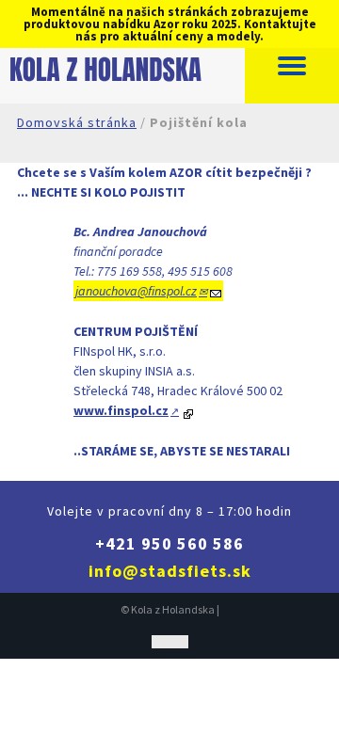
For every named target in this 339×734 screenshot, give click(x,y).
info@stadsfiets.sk (170, 571)
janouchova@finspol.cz (136, 290)
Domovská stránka (77, 122)
